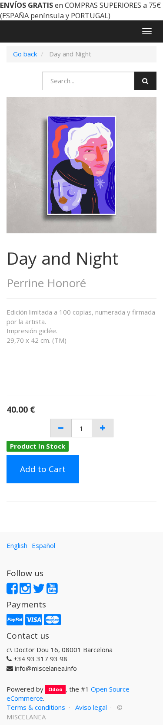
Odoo (55, 689)
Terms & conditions (36, 707)
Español (43, 545)
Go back (25, 53)
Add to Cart (43, 469)
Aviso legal (91, 707)
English (17, 545)
